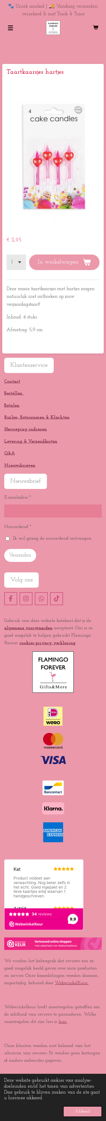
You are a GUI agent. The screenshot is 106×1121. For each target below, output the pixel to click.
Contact (12, 381)
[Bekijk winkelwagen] (95, 28)
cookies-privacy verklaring (47, 643)
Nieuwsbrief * (17, 527)
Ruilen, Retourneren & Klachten (37, 417)
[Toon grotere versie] (53, 672)
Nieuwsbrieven (19, 465)
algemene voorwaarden (28, 628)
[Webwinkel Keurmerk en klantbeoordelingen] (53, 949)
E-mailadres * (17, 497)
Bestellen (14, 393)
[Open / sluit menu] (10, 28)
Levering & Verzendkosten (30, 441)
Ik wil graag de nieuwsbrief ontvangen (52, 538)
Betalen (12, 405)
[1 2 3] (16, 262)
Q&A (9, 453)
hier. (63, 1021)
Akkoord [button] (82, 1111)
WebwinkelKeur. (71, 983)
